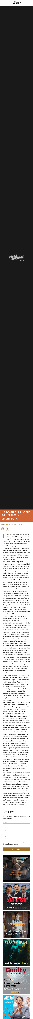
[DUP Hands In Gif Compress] (16, 912)
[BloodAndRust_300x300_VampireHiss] (16, 940)
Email (4, 837)
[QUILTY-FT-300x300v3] (16, 968)
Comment (5, 822)
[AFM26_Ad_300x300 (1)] (16, 996)
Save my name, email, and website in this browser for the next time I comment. (17, 844)
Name (4, 831)
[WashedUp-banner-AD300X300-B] (16, 856)
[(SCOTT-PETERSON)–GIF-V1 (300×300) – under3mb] (16, 884)
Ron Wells (6, 524)
